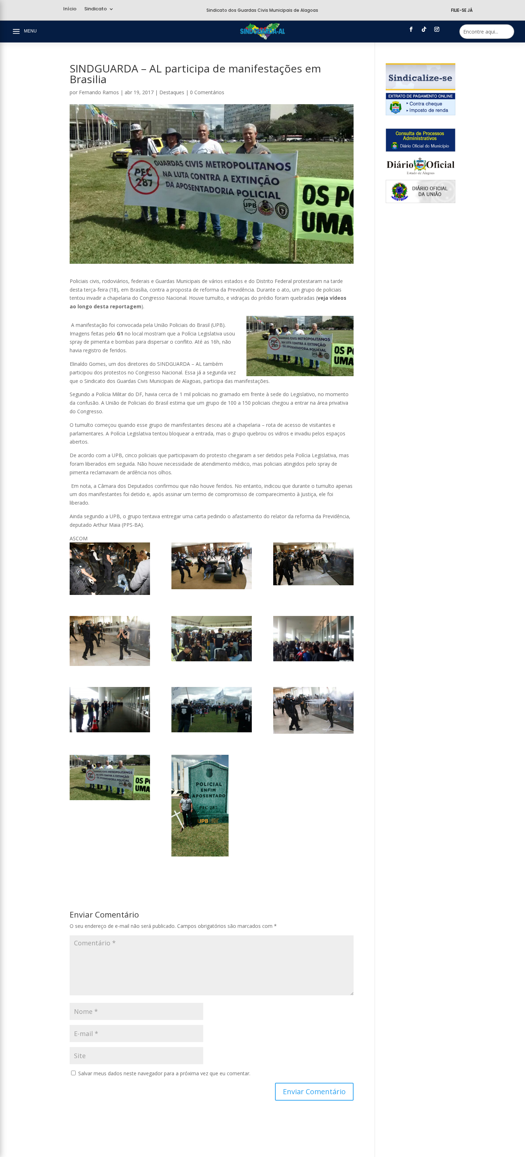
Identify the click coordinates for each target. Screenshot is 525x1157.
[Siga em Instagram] (437, 29)
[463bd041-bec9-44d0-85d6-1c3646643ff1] (313, 563)
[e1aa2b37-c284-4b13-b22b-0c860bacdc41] (211, 709)
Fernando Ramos (99, 92)
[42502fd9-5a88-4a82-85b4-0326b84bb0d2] (313, 638)
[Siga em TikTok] (424, 29)
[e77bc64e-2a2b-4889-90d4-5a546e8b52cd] (110, 777)
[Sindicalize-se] (420, 88)
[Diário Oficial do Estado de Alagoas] (420, 175)
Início (69, 9)
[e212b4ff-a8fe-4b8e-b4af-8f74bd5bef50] (211, 805)
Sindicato (95, 9)
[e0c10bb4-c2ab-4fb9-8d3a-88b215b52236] (110, 709)
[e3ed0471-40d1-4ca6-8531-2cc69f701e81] (313, 710)
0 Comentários (207, 92)
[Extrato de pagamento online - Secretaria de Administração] (420, 113)
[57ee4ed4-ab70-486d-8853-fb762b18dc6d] (110, 568)
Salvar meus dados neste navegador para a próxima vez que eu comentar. (164, 1073)
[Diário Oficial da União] (420, 201)
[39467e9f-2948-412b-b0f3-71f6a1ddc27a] (211, 638)
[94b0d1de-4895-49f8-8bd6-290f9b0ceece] (211, 565)
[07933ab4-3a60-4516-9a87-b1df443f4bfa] (110, 641)
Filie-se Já (461, 10)
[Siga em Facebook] (411, 29)
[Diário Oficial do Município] (420, 149)
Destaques (171, 92)
